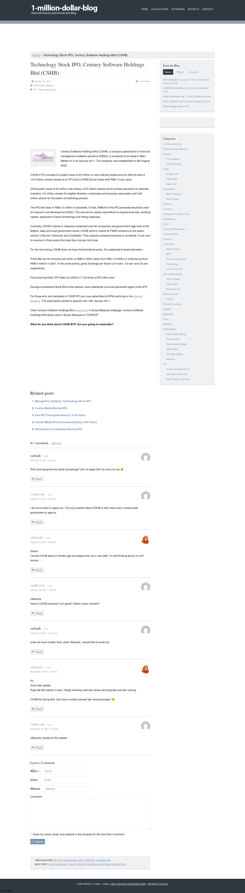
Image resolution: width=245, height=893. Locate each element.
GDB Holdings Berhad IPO (176, 106)
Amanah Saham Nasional (175, 148)
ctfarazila (36, 537)
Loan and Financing (172, 274)
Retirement (168, 314)
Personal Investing (172, 304)
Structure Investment (176, 259)
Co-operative (169, 188)
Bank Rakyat (172, 198)
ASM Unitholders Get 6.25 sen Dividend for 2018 (186, 101)
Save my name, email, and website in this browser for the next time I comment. (79, 834)
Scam (166, 319)
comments (144, 81)
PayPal (169, 299)
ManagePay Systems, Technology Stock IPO (63, 401)
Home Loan (171, 284)
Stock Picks (172, 349)
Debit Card (171, 183)
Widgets (193, 9)
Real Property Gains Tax (178, 379)
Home (36, 55)
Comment (36, 796)
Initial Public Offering (43, 85)
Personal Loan (173, 289)
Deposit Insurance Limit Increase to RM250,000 (82, 860)
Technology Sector (47, 89)
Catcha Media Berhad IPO (51, 408)
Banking (167, 153)
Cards (166, 168)
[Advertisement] (122, 38)
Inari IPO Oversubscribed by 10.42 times (60, 415)
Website (35, 789)
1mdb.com (37, 494)
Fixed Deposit (173, 158)
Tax (164, 364)
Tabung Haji (172, 264)
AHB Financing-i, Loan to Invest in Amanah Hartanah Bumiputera (87, 864)
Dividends (178, 9)
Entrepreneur (169, 218)
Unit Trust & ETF (174, 269)
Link (46, 456)
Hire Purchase (173, 279)
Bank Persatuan (174, 193)
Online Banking (173, 163)
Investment (168, 244)
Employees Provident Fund (176, 213)
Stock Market (169, 329)
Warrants (170, 359)
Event (166, 224)
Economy (167, 208)
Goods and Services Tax (178, 369)
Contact (208, 9)
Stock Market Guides (176, 344)
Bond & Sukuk (173, 249)
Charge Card (172, 173)
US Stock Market (174, 354)
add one (56, 443)
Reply (39, 479)
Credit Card (171, 178)
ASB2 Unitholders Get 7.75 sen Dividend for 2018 (187, 96)
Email (34, 780)
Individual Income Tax (177, 374)
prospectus (81, 310)
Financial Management (174, 229)
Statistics (167, 324)
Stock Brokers (173, 339)
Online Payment (170, 294)
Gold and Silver (170, 234)
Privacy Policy (158, 883)
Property (167, 309)
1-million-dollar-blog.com (127, 883)
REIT (168, 254)
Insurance (167, 239)
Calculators (159, 9)
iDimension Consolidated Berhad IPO (58, 429)
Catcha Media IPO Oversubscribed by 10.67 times (66, 422)
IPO (35, 89)
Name (34, 771)
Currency (167, 203)
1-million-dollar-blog (172, 143)
